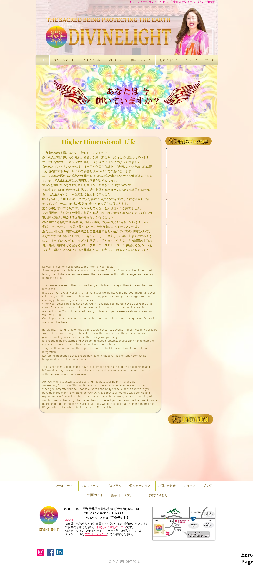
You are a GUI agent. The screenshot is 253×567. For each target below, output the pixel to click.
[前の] (41, 96)
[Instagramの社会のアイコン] (40, 552)
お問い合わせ (206, 1)
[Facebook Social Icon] (50, 552)
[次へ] (212, 96)
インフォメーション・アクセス (149, 1)
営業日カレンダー (96, 534)
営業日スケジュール (182, 1)
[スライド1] (127, 123)
